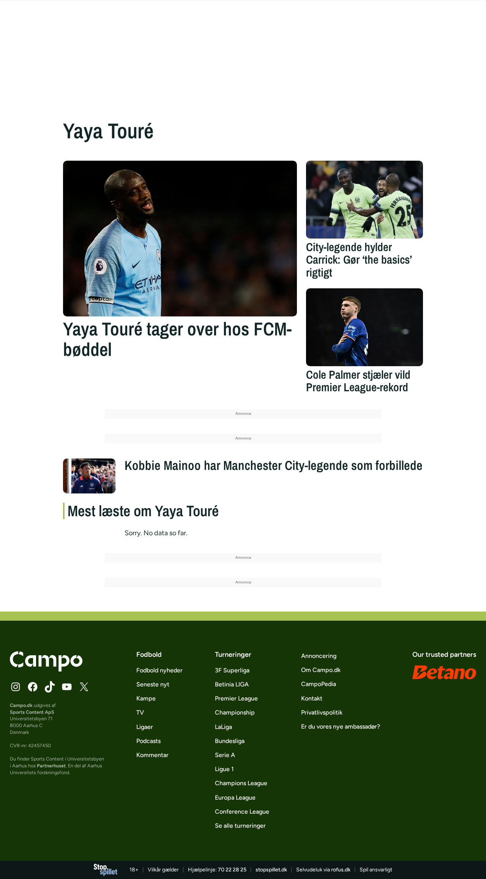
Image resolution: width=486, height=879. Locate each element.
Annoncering (318, 655)
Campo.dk (21, 705)
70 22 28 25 (232, 869)
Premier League (236, 698)
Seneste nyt (152, 684)
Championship (235, 712)
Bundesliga (230, 741)
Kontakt (311, 698)
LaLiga (223, 726)
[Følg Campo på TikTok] (49, 686)
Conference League (242, 811)
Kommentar (152, 755)
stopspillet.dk (271, 869)
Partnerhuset (51, 765)
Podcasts (148, 741)
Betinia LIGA (232, 684)
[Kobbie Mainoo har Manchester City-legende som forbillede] (89, 475)
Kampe (146, 698)
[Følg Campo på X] (84, 686)
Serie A (225, 755)
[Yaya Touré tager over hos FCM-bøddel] (180, 239)
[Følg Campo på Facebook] (32, 686)
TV (140, 712)
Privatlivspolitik (321, 712)
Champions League (241, 783)
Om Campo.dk (321, 669)
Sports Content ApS (32, 712)
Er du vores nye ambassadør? (340, 726)
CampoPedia (318, 684)
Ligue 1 (224, 769)
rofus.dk (340, 869)
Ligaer (144, 726)
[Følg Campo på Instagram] (15, 686)
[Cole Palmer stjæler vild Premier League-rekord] (364, 327)
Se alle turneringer (240, 825)
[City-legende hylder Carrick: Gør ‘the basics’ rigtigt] (364, 200)
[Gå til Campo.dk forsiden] (46, 669)
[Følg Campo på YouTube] (67, 686)
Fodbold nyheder (159, 670)
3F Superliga (232, 670)
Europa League (235, 797)
